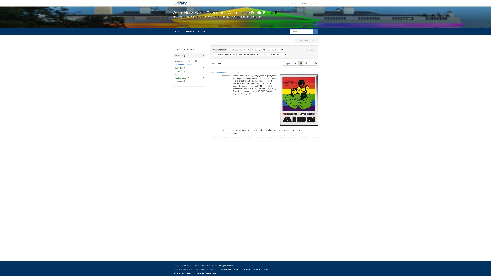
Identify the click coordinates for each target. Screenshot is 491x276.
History (294, 3)
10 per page (290, 63)
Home (178, 31)
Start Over (310, 50)
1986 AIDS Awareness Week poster (226, 72)
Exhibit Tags (181, 55)
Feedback (314, 3)
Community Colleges (183, 64)
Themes (188, 31)
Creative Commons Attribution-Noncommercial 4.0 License (243, 269)
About (201, 31)
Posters (178, 74)
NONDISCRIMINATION (206, 273)
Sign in (304, 3)
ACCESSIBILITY (188, 273)
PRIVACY (176, 273)
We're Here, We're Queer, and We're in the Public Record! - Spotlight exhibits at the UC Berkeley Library (180, 3)
